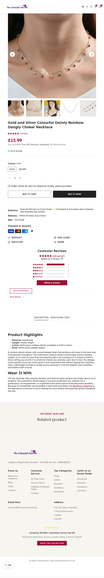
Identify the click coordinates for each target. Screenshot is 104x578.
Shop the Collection (52, 543)
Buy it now (74, 194)
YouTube (81, 490)
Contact (12, 490)
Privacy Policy (38, 483)
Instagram (82, 486)
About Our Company (13, 477)
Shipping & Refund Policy (40, 488)
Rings (56, 476)
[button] (100, 6)
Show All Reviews (21, 291)
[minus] (10, 178)
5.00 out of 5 (59, 256)
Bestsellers (59, 491)
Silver (22, 169)
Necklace (58, 487)
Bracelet (58, 484)
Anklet (57, 480)
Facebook (82, 479)
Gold (12, 169)
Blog (10, 482)
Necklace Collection (82, 386)
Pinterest (81, 483)
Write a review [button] (52, 282)
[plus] (20, 178)
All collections (37, 479)
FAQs (10, 486)
